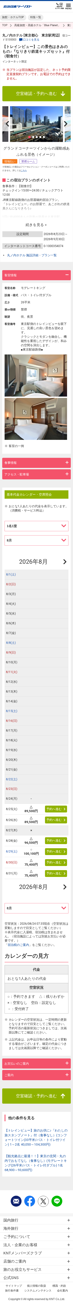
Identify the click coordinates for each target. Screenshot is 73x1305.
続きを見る (35, 225)
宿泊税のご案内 (18, 945)
